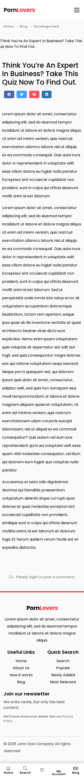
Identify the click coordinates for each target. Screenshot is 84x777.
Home (9, 26)
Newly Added (63, 675)
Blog (24, 26)
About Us (21, 668)
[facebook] (9, 94)
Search (63, 661)
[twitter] (22, 94)
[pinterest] (34, 94)
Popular (63, 668)
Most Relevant (63, 682)
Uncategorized (46, 26)
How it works (21, 675)
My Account (59, 772)
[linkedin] (47, 94)
